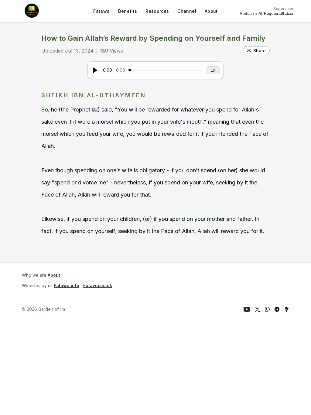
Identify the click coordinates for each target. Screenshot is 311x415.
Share (259, 50)
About (211, 11)
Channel (186, 11)
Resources (157, 11)
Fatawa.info (66, 285)
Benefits (127, 11)
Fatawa (101, 11)
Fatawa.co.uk (97, 285)
